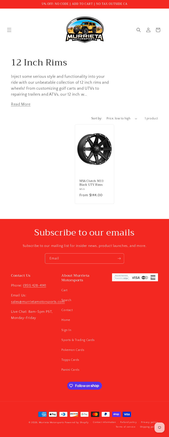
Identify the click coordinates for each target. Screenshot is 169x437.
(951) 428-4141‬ (34, 285)
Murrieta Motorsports (51, 422)
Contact (67, 310)
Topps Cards (70, 360)
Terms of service (126, 427)
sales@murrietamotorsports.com (38, 302)
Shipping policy (149, 427)
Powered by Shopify (77, 422)
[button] (9, 30)
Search (66, 300)
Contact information (104, 422)
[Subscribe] (119, 258)
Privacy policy (149, 422)
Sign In (66, 330)
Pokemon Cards (72, 350)
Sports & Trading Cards (77, 340)
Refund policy (128, 422)
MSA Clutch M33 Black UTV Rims (91, 183)
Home (65, 320)
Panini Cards (70, 370)
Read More (20, 104)
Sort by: (96, 118)
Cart (64, 290)
